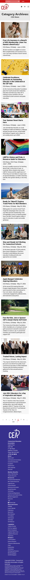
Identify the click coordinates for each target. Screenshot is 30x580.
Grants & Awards (12, 485)
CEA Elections (11, 465)
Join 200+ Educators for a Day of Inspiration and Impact (14, 394)
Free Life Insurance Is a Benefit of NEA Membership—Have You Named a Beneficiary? (15, 42)
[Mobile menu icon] (28, 7)
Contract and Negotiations (14, 493)
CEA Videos (10, 519)
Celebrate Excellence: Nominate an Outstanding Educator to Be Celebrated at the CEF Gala (14, 80)
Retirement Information (13, 487)
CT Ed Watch (11, 516)
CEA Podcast (11, 517)
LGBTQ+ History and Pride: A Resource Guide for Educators (14, 158)
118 (13, 422)
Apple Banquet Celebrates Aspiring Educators (13, 280)
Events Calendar (11, 508)
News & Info (10, 512)
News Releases (11, 514)
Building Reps (11, 547)
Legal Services (11, 483)
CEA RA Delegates (12, 554)
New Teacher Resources (13, 481)
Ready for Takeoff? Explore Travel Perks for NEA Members (15, 203)
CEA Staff (10, 469)
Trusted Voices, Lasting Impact (15, 357)
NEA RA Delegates (12, 553)
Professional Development (14, 479)
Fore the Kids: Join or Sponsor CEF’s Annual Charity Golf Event (15, 319)
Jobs (9, 500)
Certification (11, 491)
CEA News (6, 47)
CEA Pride (13, 162)
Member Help (12, 502)
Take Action (10, 535)
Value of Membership (13, 474)
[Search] (18, 1)
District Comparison (12, 530)
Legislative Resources (13, 533)
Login (23, 1)
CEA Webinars (11, 521)
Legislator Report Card (13, 532)
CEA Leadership (11, 467)
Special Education (12, 489)
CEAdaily (13, 47)
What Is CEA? (11, 458)
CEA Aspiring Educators (13, 551)
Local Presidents (11, 539)
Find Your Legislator (12, 528)
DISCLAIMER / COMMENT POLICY (18, 574)
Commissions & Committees (14, 459)
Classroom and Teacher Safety (15, 495)
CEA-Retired (11, 549)
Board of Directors (12, 541)
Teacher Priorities (12, 526)
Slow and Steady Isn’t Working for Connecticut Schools (14, 243)
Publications (10, 510)
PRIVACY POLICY (8, 574)
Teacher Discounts (12, 475)
